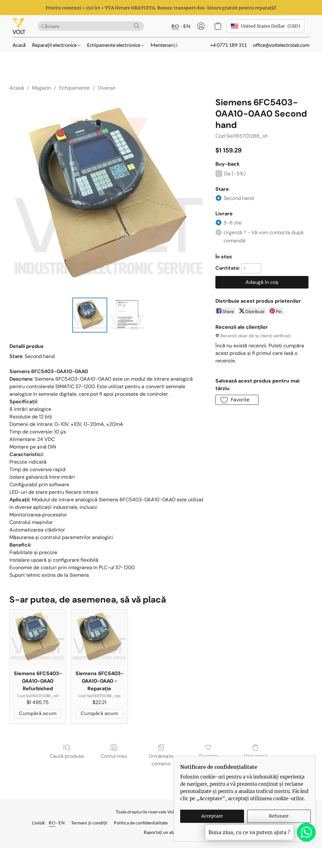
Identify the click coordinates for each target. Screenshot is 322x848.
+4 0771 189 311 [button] (228, 45)
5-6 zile (233, 222)
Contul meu (114, 756)
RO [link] (52, 822)
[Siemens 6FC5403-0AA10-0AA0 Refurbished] (38, 637)
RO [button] (175, 26)
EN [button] (186, 26)
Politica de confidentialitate (141, 822)
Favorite (208, 756)
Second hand (239, 198)
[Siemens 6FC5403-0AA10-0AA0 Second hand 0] (90, 315)
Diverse (106, 88)
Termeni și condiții (89, 822)
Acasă (19, 45)
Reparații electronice (55, 45)
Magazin (41, 88)
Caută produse (67, 756)
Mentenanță (164, 45)
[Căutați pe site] (137, 25)
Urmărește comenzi (161, 760)
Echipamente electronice (114, 45)
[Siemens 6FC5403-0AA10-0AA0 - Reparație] (99, 637)
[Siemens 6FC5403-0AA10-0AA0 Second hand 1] (127, 315)
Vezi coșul (255, 756)
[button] (19, 26)
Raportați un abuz (161, 832)
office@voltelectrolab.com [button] (281, 45)
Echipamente (74, 88)
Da (235, 173)
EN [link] (61, 822)
